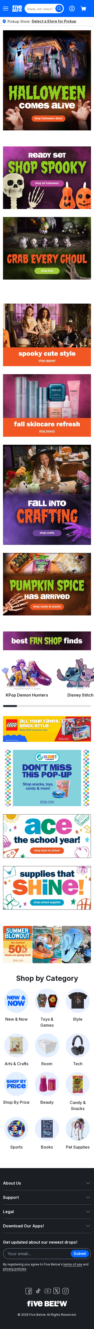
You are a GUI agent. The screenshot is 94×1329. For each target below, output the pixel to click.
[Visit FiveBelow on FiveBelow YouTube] (47, 1291)
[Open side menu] (5, 9)
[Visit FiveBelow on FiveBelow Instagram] (65, 1291)
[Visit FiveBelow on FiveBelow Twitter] (56, 1291)
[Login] (71, 8)
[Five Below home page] (17, 8)
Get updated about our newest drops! (40, 1242)
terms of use (72, 1264)
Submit (80, 1253)
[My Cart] (82, 8)
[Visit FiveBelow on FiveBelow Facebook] (28, 1291)
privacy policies (14, 1269)
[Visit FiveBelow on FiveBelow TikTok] (38, 1291)
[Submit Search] (59, 8)
